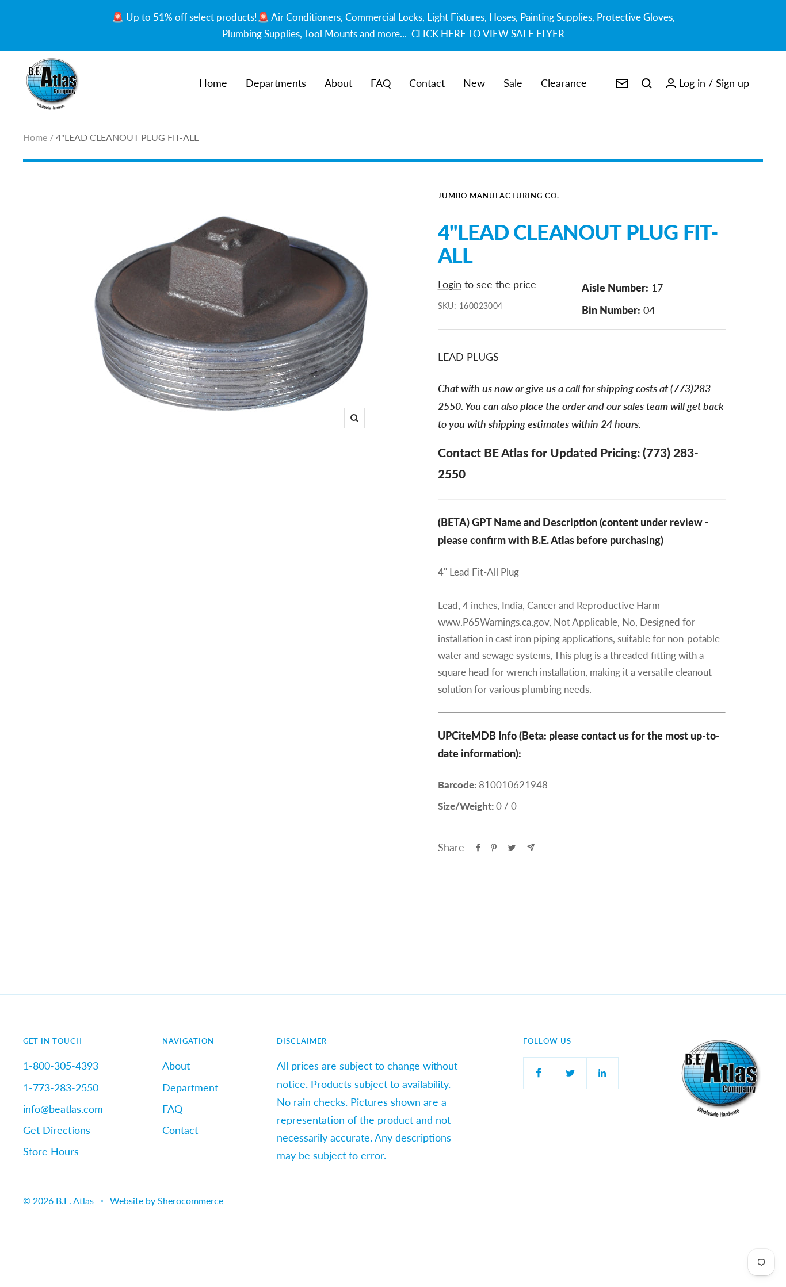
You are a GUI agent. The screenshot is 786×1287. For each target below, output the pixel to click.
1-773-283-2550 (60, 1087)
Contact (427, 82)
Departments (276, 82)
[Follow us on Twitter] (570, 1073)
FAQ (381, 82)
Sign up (732, 82)
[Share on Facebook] (478, 848)
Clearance (564, 82)
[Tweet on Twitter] (512, 848)
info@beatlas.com (63, 1108)
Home (213, 82)
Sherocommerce (190, 1200)
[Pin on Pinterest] (494, 848)
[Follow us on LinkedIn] (602, 1073)
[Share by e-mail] (531, 847)
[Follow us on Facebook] (539, 1073)
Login (449, 284)
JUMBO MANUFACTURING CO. (498, 195)
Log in (692, 82)
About (338, 82)
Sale (512, 82)
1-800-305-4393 (60, 1065)
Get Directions (56, 1130)
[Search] (647, 83)
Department (190, 1087)
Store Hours (51, 1151)
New (474, 82)
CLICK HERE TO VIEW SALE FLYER (487, 34)
